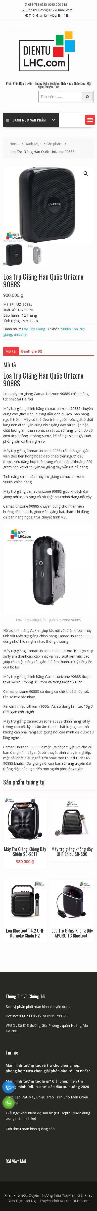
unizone (20, 334)
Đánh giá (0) (31, 351)
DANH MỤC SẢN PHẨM (29, 119)
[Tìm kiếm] (87, 96)
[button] (90, 120)
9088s (66, 329)
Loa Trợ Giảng (33, 329)
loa (75, 329)
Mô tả (10, 351)
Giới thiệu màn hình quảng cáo (30, 1128)
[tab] (10, 351)
